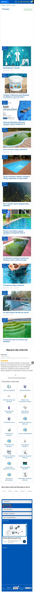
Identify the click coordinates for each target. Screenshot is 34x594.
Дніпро (23, 491)
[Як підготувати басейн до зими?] (17, 301)
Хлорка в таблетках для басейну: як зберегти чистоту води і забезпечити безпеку (16, 97)
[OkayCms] (31, 588)
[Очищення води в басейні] (17, 274)
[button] (1, 362)
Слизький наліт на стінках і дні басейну (15, 340)
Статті (4, 47)
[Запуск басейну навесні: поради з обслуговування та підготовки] (17, 165)
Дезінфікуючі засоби (11, 68)
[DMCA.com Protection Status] (7, 505)
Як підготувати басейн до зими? (16, 312)
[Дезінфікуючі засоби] (17, 56)
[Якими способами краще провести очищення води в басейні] (17, 219)
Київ (4, 491)
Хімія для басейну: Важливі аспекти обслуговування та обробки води (14, 124)
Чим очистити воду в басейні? (15, 149)
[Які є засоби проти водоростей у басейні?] (17, 192)
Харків (10, 491)
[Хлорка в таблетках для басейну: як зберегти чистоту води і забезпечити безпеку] (17, 83)
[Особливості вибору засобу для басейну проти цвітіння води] (17, 246)
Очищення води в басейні (13, 285)
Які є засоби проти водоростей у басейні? (16, 205)
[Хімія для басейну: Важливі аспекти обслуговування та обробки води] (17, 110)
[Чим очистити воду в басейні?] (17, 138)
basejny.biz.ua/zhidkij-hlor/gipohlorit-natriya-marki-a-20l (15, 358)
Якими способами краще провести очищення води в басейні (14, 232)
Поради (5, 49)
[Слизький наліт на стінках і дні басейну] (17, 328)
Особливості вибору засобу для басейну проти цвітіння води (16, 259)
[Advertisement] (17, 29)
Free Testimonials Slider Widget (17, 378)
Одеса (16, 491)
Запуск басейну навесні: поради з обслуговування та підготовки (16, 177)
